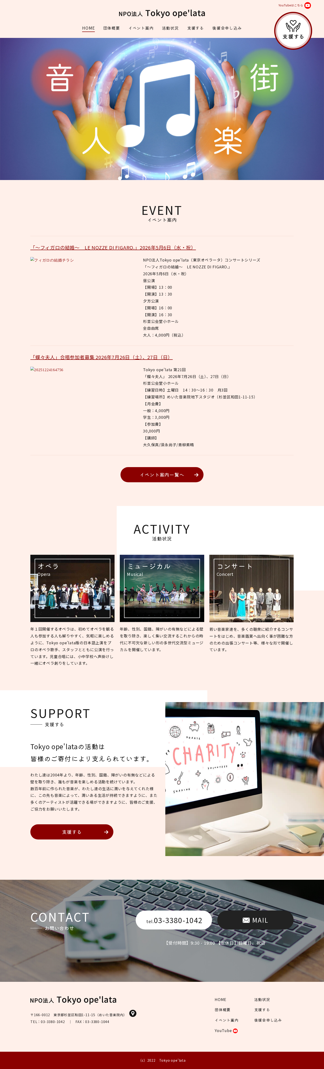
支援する (195, 28)
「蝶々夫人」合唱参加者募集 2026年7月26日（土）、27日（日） (101, 357)
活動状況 (170, 28)
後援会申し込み (227, 28)
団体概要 (111, 28)
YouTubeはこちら (290, 5)
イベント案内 (141, 28)
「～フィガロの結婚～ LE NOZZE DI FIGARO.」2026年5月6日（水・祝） (113, 247)
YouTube (224, 1030)
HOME (88, 28)
